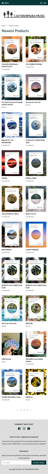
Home (3, 26)
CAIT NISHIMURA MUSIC (30, 469)
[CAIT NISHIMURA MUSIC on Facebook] (19, 429)
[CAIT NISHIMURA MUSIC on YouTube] (28, 429)
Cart (44, 3)
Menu (6, 3)
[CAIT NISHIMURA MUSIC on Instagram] (24, 429)
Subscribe (38, 462)
